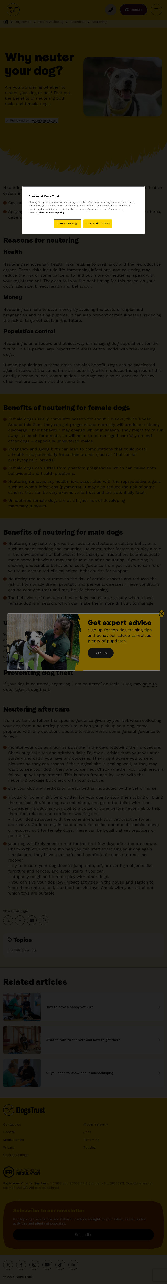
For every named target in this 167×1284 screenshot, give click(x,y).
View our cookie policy (51, 212)
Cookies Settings (67, 223)
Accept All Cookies (98, 223)
